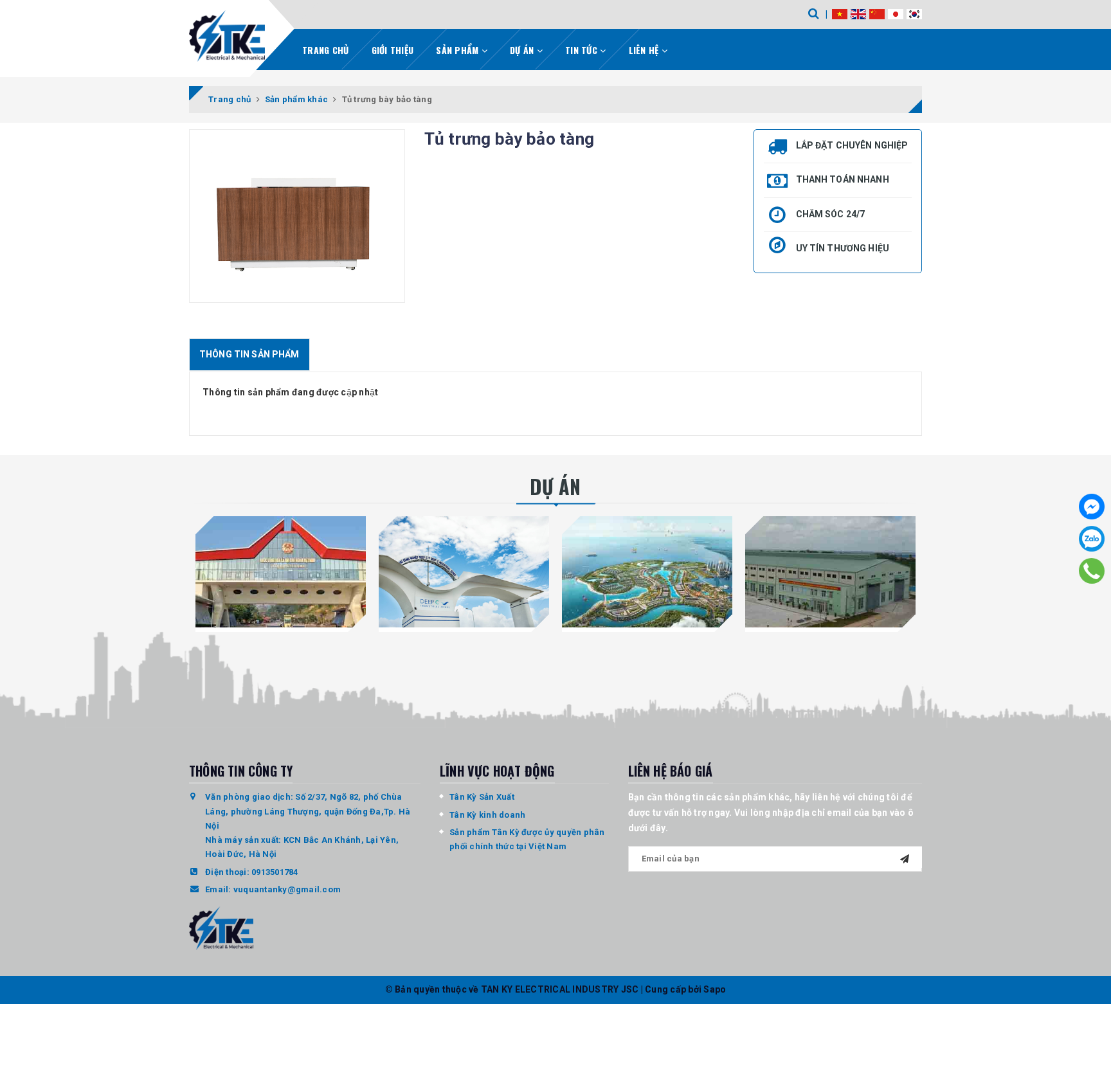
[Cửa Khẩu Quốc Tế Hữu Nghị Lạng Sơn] (280, 571)
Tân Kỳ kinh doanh (487, 815)
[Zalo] (1092, 539)
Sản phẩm (458, 50)
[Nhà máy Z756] (830, 571)
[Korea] (914, 13)
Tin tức (582, 50)
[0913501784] (1091, 571)
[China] (877, 13)
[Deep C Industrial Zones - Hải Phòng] (464, 571)
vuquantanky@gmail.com (287, 889)
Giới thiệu (393, 50)
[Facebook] (1092, 506)
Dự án (523, 50)
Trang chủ (325, 50)
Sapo (714, 989)
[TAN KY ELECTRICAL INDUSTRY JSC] (227, 36)
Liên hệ (645, 50)
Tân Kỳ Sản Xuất (481, 797)
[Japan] (895, 13)
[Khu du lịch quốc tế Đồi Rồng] (647, 571)
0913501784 (274, 872)
